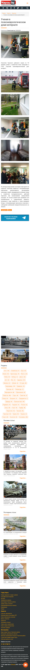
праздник (13, 398)
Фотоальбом (4, 630)
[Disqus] (15, 274)
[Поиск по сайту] (27, 8)
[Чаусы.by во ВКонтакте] (7, 8)
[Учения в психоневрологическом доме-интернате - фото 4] (15, 150)
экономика (23, 417)
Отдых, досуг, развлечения (7, 624)
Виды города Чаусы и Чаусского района (10, 632)
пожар (5, 398)
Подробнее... (23, 451)
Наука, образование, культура (8, 617)
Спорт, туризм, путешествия (7, 626)
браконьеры (15, 374)
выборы (14, 377)
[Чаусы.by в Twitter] (17, 8)
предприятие (23, 398)
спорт (14, 407)
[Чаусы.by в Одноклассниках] (11, 8)
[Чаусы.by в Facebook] (14, 8)
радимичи (6, 404)
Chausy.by (13, 664)
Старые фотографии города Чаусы (9, 637)
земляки (7, 383)
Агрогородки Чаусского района (8, 602)
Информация (4, 607)
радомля (15, 404)
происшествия (19, 401)
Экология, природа (5, 627)
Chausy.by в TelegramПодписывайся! (10, 217)
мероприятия (9, 392)
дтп (7, 380)
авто (6, 370)
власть (24, 374)
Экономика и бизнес (6, 622)
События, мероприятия (6, 613)
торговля (20, 411)
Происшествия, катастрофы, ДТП (9, 615)
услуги (5, 417)
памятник (23, 395)
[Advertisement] (15, 238)
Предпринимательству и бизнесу (8, 605)
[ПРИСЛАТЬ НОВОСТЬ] (25, 664)
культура (9, 389)
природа (9, 401)
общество (6, 395)
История (3, 598)
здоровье (21, 380)
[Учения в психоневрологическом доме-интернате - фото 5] (15, 173)
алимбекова (15, 370)
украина (23, 414)
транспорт (7, 414)
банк (23, 370)
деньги (22, 377)
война (7, 377)
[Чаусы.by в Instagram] (22, 8)
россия (24, 404)
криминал (20, 386)
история (23, 383)
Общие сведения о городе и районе (9, 595)
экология (13, 417)
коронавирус (10, 386)
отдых (15, 395)
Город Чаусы (5, 592)
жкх (13, 380)
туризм (15, 414)
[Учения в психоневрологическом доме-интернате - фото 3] (15, 127)
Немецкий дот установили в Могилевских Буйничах (15, 356)
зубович (15, 383)
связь (7, 407)
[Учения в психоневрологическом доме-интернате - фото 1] (15, 81)
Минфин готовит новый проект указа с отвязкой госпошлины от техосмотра (16, 342)
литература (19, 389)
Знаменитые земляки (6, 600)
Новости (3, 611)
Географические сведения (7, 596)
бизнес (5, 374)
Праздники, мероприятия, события (9, 634)
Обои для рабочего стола (7, 639)
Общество (3, 620)
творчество (10, 411)
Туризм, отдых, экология (6, 603)
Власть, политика (5, 618)
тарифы (22, 407)
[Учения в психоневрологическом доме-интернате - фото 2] (15, 104)
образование (20, 392)
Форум (2, 609)
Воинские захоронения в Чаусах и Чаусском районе (13, 635)
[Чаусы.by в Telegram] (3, 8)
